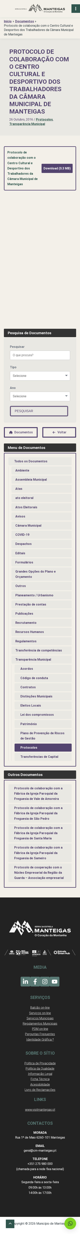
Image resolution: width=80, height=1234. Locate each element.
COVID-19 (22, 535)
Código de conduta (34, 678)
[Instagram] (45, 981)
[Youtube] (54, 981)
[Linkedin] (25, 981)
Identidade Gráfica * (40, 1039)
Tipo (13, 367)
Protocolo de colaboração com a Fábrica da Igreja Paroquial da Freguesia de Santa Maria (38, 833)
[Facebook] (35, 981)
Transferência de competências (38, 650)
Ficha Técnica (40, 1079)
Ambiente (22, 470)
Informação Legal (40, 1074)
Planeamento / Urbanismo (34, 595)
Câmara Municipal (28, 525)
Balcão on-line (40, 1007)
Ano (13, 388)
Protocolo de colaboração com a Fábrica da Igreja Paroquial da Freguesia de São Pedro (38, 813)
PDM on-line (40, 1029)
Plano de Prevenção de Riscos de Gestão (42, 735)
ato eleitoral (24, 498)
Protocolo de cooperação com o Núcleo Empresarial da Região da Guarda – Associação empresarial (39, 873)
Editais (20, 553)
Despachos (23, 544)
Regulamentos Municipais (40, 1023)
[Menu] (75, 8)
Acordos (26, 669)
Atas (18, 489)
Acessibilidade (40, 1084)
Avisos (20, 516)
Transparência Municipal (27, 124)
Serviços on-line (40, 1013)
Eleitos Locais (30, 705)
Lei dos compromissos (37, 715)
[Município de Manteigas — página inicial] (40, 8)
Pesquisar (17, 347)
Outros (20, 586)
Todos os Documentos (30, 461)
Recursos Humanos (29, 632)
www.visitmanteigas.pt (40, 1109)
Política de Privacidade (40, 1063)
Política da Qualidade (40, 1068)
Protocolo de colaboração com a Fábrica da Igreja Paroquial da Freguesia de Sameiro (38, 853)
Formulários (24, 562)
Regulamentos (26, 641)
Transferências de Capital (39, 757)
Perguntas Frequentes (40, 1034)
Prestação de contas (30, 604)
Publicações (24, 613)
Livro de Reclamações (40, 1090)
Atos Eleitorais (26, 507)
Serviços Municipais (40, 1018)
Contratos (28, 687)
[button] (70, 1223)
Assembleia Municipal (31, 479)
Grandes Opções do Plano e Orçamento (35, 574)
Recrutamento (26, 623)
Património (28, 724)
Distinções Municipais (36, 696)
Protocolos (44, 119)
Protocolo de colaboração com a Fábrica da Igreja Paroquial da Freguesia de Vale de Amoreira (38, 793)
